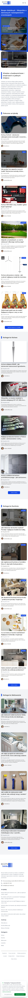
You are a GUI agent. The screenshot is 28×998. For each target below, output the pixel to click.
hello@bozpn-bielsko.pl (8, 885)
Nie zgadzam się (8, 994)
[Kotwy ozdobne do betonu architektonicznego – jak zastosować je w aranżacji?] (14, 463)
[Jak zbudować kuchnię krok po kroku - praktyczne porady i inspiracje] (14, 587)
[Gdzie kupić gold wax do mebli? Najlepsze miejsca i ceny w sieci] (14, 300)
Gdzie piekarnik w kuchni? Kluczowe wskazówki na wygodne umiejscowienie (13, 63)
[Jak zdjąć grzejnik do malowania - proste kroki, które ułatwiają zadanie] (14, 742)
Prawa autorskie (12, 953)
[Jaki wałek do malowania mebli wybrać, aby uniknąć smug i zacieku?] (14, 780)
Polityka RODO (11, 956)
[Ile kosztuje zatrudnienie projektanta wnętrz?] (14, 42)
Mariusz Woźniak (7, 448)
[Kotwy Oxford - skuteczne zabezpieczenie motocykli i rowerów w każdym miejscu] (14, 124)
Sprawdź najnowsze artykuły (14, 327)
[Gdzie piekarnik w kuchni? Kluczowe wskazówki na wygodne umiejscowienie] (14, 59)
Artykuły (4, 889)
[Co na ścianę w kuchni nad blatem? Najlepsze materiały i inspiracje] (14, 622)
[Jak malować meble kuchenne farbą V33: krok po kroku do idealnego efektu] (14, 706)
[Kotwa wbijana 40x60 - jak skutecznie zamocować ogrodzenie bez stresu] (14, 351)
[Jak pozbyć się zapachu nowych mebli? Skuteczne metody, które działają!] (14, 159)
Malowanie (3, 940)
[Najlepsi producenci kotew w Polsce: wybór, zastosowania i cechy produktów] (14, 425)
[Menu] (23, 2)
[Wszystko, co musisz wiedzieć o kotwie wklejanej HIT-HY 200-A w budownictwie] (14, 389)
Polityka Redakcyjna (20, 956)
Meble (2, 945)
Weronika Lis (7, 375)
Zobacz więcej (14, 492)
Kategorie (4, 932)
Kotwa (2, 935)
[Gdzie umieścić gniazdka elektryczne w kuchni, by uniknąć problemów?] (14, 657)
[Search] (25, 3)
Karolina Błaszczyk (8, 409)
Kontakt (5, 956)
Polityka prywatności (21, 953)
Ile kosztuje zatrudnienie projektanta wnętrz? (12, 46)
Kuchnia (3, 937)
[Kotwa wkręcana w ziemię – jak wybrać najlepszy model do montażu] (14, 264)
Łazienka (3, 943)
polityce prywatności (6, 991)
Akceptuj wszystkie (20, 994)
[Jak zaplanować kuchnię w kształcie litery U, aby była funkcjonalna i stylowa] (14, 551)
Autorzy (3, 920)
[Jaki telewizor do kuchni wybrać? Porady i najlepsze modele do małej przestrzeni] (14, 517)
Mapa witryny (14, 958)
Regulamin (4, 953)
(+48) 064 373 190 (7, 883)
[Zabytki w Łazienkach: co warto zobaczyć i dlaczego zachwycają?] (14, 229)
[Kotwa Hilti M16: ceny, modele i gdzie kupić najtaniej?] (14, 194)
